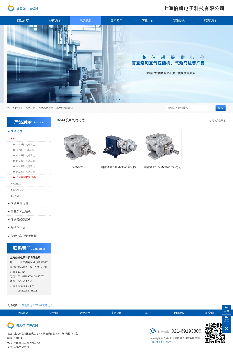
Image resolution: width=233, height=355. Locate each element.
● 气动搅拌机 (16, 227)
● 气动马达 (15, 131)
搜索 (220, 107)
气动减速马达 (46, 107)
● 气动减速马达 (18, 203)
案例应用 (116, 20)
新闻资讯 (179, 20)
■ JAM (15, 196)
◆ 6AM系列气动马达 (24, 166)
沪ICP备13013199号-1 (162, 342)
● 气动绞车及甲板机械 (22, 235)
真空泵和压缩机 (64, 107)
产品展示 (85, 20)
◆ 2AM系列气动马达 (24, 155)
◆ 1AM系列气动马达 (24, 144)
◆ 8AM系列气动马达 (24, 171)
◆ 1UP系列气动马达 (23, 150)
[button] (113, 99)
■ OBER (16, 183)
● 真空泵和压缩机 (19, 211)
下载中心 (147, 20)
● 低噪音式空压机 (19, 219)
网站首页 (23, 20)
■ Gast (14, 138)
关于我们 (54, 20)
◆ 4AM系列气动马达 (24, 161)
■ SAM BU (17, 189)
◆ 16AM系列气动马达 (24, 177)
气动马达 (30, 107)
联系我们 (210, 20)
